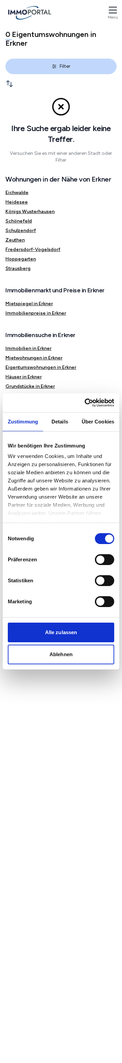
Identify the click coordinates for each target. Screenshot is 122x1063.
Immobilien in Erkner (28, 348)
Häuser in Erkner (23, 377)
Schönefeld (18, 221)
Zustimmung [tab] (23, 421)
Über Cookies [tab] (98, 421)
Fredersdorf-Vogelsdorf (32, 249)
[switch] (104, 559)
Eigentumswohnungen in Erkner (40, 367)
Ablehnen (61, 654)
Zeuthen (15, 240)
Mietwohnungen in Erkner (33, 358)
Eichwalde (16, 192)
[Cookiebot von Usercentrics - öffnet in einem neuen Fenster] (86, 402)
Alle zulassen (61, 632)
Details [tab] (60, 421)
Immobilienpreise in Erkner (35, 313)
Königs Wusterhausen (30, 211)
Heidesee (16, 202)
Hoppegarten (20, 259)
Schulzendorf (20, 230)
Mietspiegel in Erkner (29, 304)
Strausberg (17, 268)
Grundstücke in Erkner (30, 386)
